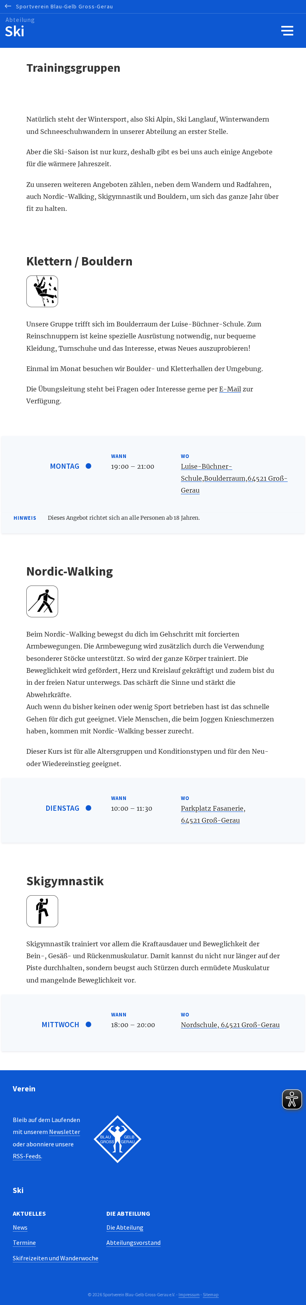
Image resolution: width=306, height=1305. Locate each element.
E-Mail (230, 389)
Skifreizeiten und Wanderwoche (55, 1258)
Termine (24, 1242)
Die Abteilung (124, 1227)
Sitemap (211, 1294)
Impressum (189, 1294)
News (20, 1227)
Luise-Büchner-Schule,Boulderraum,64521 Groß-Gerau (234, 478)
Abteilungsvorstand (133, 1242)
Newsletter (64, 1132)
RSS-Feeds (27, 1156)
